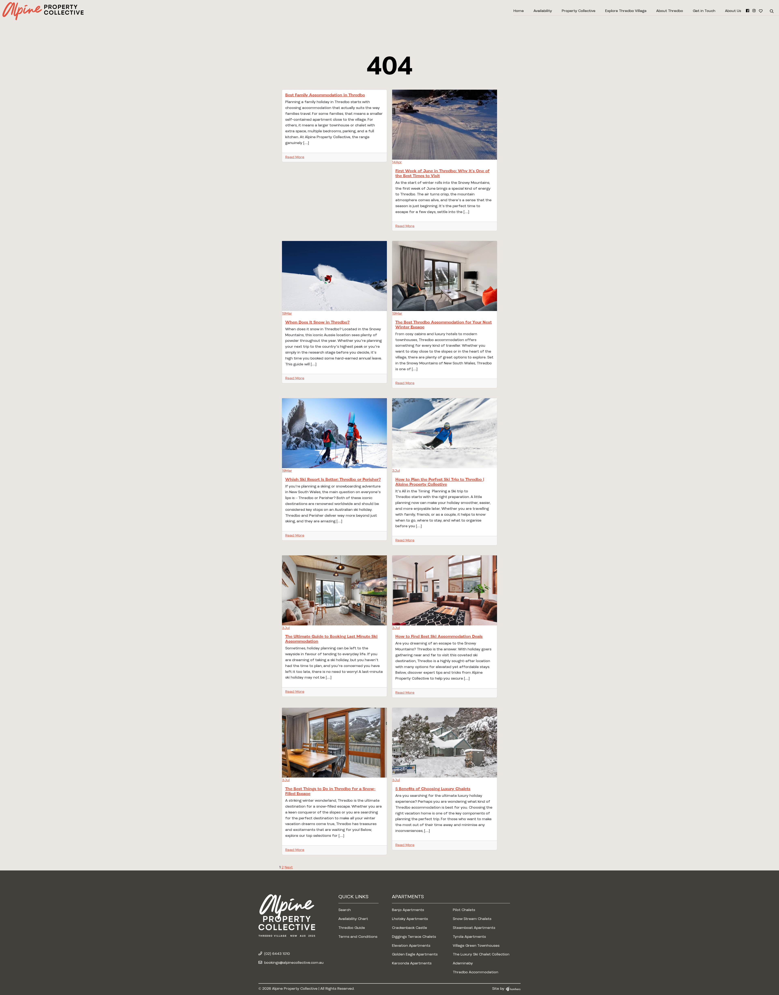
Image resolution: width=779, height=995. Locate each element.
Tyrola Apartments (469, 937)
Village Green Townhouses (476, 946)
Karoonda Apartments (411, 963)
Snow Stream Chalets (472, 919)
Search (344, 910)
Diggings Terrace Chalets (414, 937)
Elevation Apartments (411, 946)
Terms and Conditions (357, 937)
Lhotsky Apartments (410, 919)
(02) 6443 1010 (277, 954)
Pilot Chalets (464, 910)
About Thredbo (669, 11)
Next (289, 867)
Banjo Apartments (408, 910)
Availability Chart (353, 919)
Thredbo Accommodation (475, 972)
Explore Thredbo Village (626, 11)
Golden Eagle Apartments (415, 954)
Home (518, 11)
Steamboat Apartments (474, 928)
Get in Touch (704, 11)
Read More (294, 157)
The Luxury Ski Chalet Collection (481, 954)
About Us (733, 11)
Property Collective (578, 11)
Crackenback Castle (409, 928)
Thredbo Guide (351, 928)
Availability (543, 11)
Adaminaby (463, 963)
